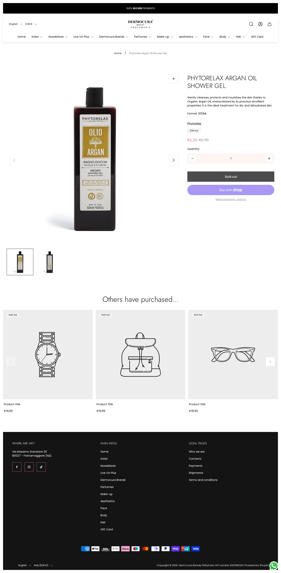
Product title (12, 404)
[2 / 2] (49, 262)
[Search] (251, 24)
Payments (195, 466)
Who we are (197, 452)
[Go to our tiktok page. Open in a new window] (41, 467)
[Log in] (260, 24)
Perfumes (107, 487)
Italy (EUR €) (41, 565)
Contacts (195, 459)
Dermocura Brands (113, 480)
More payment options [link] (231, 199)
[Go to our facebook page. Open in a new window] (16, 467)
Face (104, 508)
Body (104, 515)
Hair (103, 522)
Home (118, 53)
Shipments (196, 473)
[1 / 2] (20, 262)
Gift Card (107, 529)
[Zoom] (173, 78)
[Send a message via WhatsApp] (274, 566)
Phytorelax (194, 123)
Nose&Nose (108, 466)
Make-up (107, 494)
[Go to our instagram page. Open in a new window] (29, 467)
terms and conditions (203, 480)
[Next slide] (173, 160)
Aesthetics (108, 501)
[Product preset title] (48, 354)
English (13, 24)
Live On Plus (108, 473)
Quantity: (193, 149)
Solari (104, 459)
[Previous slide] (14, 160)
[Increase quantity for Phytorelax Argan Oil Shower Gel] (269, 158)
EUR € (29, 24)
